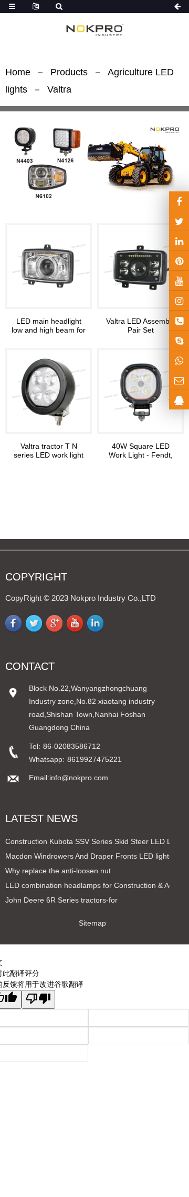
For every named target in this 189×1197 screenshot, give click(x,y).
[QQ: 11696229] (179, 399)
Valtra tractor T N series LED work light (48, 450)
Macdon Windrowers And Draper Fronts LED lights (89, 856)
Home (17, 72)
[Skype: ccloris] (179, 340)
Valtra (59, 89)
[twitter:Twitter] (179, 221)
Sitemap (92, 923)
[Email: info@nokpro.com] (179, 380)
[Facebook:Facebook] (179, 201)
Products (69, 72)
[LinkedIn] (179, 240)
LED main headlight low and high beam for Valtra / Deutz (49, 326)
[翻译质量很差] (38, 999)
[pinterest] (179, 260)
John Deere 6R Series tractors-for (61, 900)
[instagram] (179, 280)
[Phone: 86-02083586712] (179, 320)
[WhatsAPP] (179, 360)
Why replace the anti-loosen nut (58, 871)
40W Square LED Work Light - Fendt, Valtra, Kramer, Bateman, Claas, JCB (140, 451)
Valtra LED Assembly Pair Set (140, 325)
